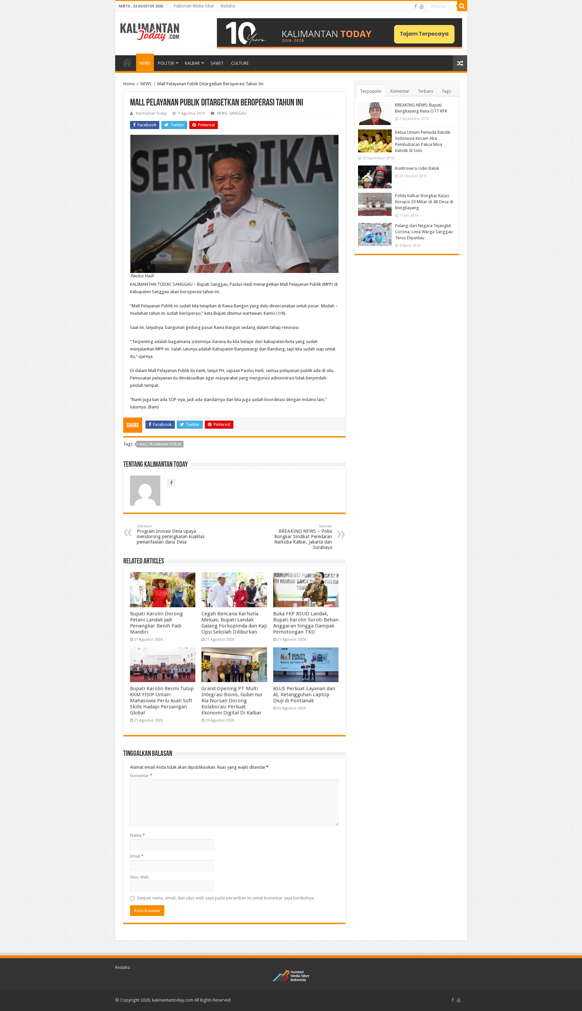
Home (129, 83)
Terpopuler (371, 91)
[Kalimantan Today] (149, 32)
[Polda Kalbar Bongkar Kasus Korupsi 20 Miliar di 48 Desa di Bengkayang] (375, 204)
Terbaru (425, 91)
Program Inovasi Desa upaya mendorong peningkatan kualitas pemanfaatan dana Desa (170, 534)
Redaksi (228, 6)
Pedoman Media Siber (194, 6)
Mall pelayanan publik (160, 444)
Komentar (141, 775)
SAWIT (217, 63)
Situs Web (139, 877)
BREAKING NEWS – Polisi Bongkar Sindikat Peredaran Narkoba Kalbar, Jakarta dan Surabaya (303, 537)
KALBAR (192, 63)
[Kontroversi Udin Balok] (375, 176)
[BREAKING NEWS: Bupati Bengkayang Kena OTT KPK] (375, 113)
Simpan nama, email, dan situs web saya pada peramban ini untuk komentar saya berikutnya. (226, 897)
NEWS (145, 63)
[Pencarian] (462, 6)
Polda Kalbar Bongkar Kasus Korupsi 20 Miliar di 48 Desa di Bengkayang (424, 201)
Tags (446, 91)
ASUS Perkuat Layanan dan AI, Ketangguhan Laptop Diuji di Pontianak (304, 694)
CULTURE (240, 63)
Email (136, 856)
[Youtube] (421, 6)
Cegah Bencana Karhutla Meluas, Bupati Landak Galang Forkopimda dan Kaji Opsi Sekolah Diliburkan (234, 623)
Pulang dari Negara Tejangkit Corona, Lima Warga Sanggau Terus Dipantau (424, 231)
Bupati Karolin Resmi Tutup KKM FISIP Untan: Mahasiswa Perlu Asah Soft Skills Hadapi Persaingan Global (162, 700)
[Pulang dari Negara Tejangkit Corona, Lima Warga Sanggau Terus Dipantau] (375, 234)
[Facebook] (416, 6)
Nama (137, 835)
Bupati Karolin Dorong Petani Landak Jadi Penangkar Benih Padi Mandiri (156, 623)
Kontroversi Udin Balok (417, 168)
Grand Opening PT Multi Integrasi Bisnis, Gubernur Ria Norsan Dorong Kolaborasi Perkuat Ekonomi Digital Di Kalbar (232, 700)
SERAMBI (127, 62)
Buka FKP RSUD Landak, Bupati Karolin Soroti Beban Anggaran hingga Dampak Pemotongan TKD (305, 623)
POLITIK (166, 63)
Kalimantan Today (151, 113)
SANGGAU (238, 113)
